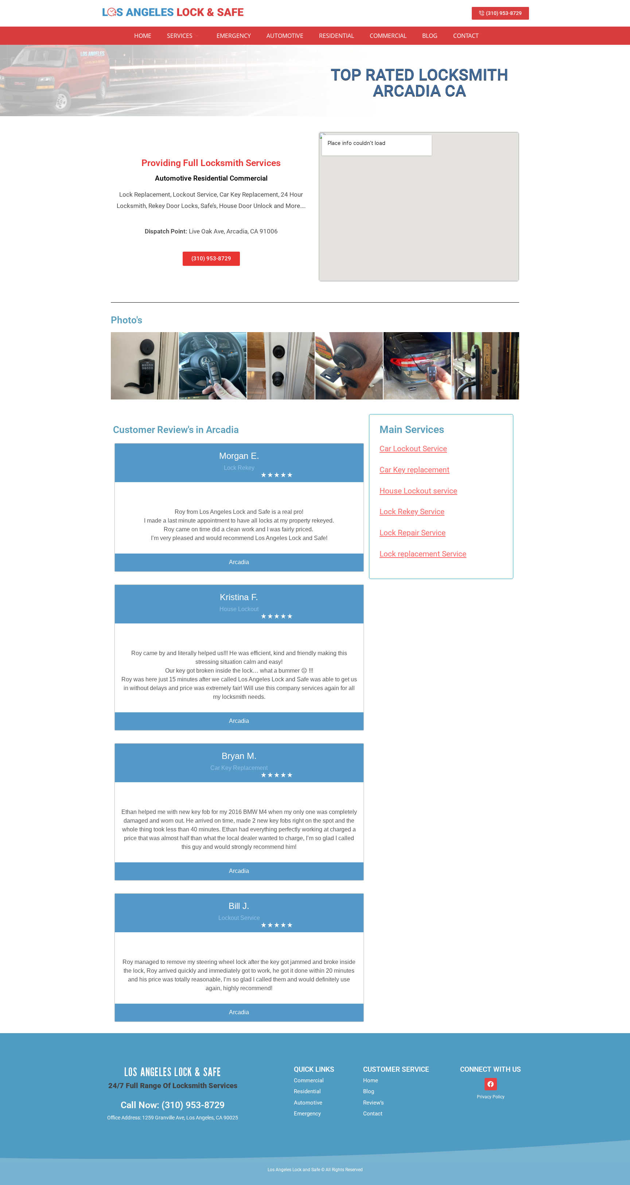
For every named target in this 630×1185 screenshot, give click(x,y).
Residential (336, 36)
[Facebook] (491, 1084)
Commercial (388, 36)
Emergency (234, 36)
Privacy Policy (491, 1096)
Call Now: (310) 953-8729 (173, 1105)
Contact (466, 36)
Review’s (373, 1102)
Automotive (285, 36)
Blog (430, 36)
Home (142, 36)
